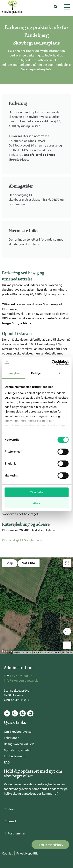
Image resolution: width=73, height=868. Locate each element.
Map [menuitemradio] (9, 563)
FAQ (7, 762)
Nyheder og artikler (17, 750)
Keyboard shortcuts (22, 652)
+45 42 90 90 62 (21, 676)
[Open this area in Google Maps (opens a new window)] (7, 651)
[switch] (63, 452)
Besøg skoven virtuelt (19, 744)
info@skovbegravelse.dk (21, 680)
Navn (11, 809)
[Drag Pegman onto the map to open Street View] (67, 645)
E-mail (11, 821)
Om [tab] (59, 373)
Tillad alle (36, 492)
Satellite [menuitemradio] (28, 563)
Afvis (36, 503)
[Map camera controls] (67, 631)
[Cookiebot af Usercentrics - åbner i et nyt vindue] (52, 362)
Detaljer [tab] (36, 373)
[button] (56, 7)
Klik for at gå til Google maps (22, 540)
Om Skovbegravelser (18, 731)
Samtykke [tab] (13, 373)
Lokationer (11, 737)
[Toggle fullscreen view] (67, 563)
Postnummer (16, 833)
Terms (69, 652)
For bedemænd (14, 756)
